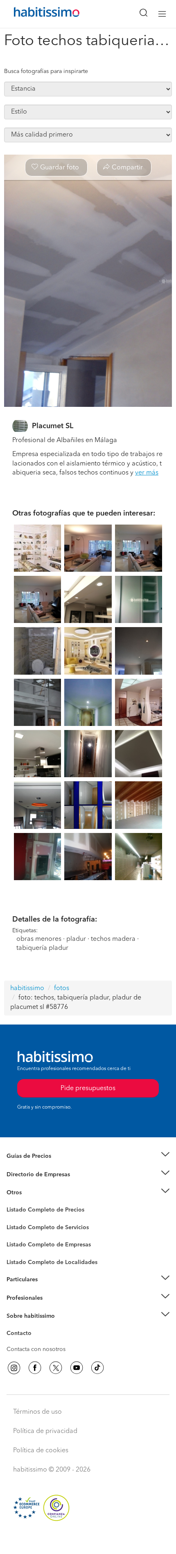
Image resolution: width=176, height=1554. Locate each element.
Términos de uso (37, 1412)
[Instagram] (14, 1367)
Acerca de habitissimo (36, 1326)
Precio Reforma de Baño (38, 1166)
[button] (88, 1156)
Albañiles (19, 1250)
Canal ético (21, 1334)
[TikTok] (97, 1367)
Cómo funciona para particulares (49, 1290)
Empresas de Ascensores (39, 1184)
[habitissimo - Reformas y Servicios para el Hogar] (37, 14)
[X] (55, 1367)
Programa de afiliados (35, 1343)
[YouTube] (76, 1367)
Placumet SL (52, 426)
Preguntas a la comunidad (40, 1211)
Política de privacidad (45, 1431)
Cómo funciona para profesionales (52, 1308)
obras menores (38, 939)
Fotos (14, 1219)
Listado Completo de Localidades (52, 1262)
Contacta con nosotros (36, 1349)
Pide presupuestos (88, 1540)
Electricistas (22, 1242)
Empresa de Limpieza (35, 1193)
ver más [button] (146, 473)
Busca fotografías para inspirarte (46, 71)
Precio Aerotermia (30, 1174)
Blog (13, 1203)
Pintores (17, 1234)
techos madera (113, 939)
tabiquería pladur (42, 948)
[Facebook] (34, 1367)
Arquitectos (22, 1258)
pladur (76, 939)
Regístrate (19, 1298)
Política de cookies (40, 1450)
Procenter (19, 1227)
